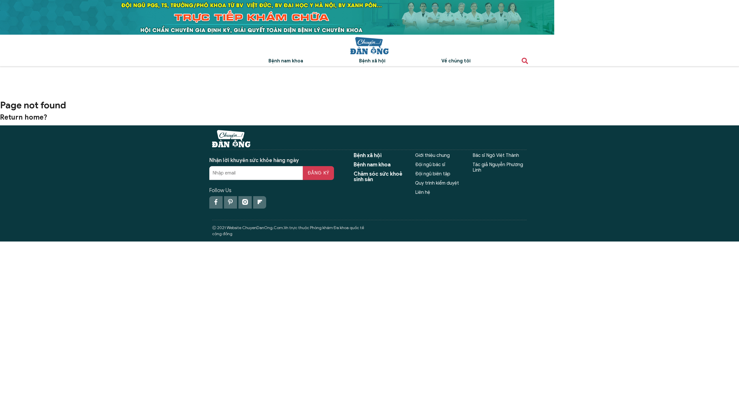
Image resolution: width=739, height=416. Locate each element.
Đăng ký (318, 173)
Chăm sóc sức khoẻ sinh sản (378, 177)
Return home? (23, 117)
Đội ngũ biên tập (432, 174)
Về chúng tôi (456, 61)
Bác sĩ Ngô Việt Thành (496, 155)
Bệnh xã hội (372, 61)
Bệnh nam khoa (285, 61)
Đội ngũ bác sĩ (430, 165)
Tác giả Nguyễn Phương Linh (498, 167)
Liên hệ (422, 192)
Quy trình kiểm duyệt (437, 183)
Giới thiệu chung (432, 155)
